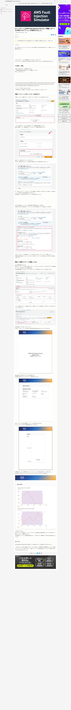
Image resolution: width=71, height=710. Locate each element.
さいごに (2, 13)
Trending (20, 3)
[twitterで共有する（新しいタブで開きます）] (55, 34)
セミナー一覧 (64, 115)
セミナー (39, 3)
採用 (51, 3)
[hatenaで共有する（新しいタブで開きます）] (51, 34)
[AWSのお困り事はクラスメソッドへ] (35, 562)
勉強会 (47, 3)
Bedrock (28, 3)
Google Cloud (33, 3)
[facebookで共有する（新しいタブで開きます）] (53, 34)
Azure (37, 3)
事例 (49, 3)
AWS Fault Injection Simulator (20, 32)
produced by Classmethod (16, 1)
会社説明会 (43, 3)
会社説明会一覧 (64, 118)
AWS (23, 3)
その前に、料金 (3, 7)
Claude (26, 3)
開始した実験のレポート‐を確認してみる (6, 12)
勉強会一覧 (64, 121)
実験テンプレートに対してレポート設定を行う (6, 10)
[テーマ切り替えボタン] (65, 1)
